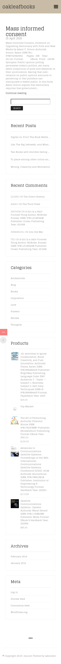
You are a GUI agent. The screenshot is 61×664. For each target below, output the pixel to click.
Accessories (18, 278)
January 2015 (18, 563)
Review (15, 318)
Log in (14, 592)
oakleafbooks (18, 6)
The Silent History (34, 197)
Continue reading (16, 93)
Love (13, 305)
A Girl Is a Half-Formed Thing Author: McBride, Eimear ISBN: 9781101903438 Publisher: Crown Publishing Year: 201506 (29, 217)
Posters (15, 311)
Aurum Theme (32, 656)
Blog (13, 285)
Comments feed (20, 605)
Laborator (50, 656)
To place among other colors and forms (30, 159)
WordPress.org (19, 612)
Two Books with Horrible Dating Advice (30, 152)
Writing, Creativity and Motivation (30, 167)
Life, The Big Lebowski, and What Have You (30, 144)
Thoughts (16, 325)
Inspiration (17, 298)
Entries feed (18, 599)
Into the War (36, 232)
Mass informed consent (25, 31)
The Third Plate (31, 204)
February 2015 (19, 556)
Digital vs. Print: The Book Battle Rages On (30, 137)
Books (14, 291)
